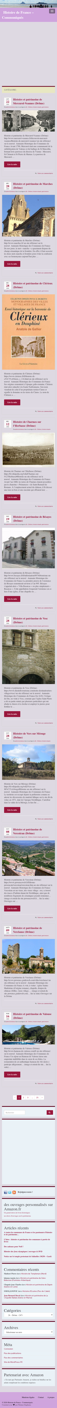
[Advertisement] (28, 56)
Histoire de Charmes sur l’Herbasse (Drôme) (27, 424)
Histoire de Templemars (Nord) (33, 1273)
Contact (41, 1397)
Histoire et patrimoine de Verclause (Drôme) (27, 930)
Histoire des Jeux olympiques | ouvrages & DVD (23, 1251)
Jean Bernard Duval (12, 1295)
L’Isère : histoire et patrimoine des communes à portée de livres (27, 1240)
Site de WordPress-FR (13, 1362)
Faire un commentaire (45, 173)
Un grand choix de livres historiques (17, 1212)
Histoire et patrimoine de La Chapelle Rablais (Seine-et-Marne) (26, 1296)
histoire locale (37, 107)
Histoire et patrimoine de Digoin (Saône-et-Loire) (28, 1285)
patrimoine (45, 107)
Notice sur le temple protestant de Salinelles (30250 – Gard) (28, 1256)
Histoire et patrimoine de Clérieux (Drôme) (32, 285)
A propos (50, 1397)
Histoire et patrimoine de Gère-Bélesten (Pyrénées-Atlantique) (25, 1279)
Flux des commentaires (13, 1357)
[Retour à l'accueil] (28, 4)
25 (37, 1097)
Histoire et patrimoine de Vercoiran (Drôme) (27, 831)
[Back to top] (51, 1402)
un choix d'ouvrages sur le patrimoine (17, 1216)
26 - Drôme (29, 107)
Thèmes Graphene (24, 1405)
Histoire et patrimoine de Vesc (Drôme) (30, 620)
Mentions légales (28, 1397)
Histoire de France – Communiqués (18, 15)
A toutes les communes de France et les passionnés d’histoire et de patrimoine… (28, 1233)
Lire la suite (12, 164)
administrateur (10, 107)
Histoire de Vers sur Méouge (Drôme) (29, 735)
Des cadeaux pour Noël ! (13, 1246)
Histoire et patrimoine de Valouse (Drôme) (32, 1016)
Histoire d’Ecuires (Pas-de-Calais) (36, 1291)
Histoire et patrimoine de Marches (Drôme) (33, 186)
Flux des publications (12, 1353)
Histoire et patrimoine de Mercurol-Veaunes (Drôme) (28, 101)
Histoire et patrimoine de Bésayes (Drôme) (32, 519)
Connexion (8, 1349)
